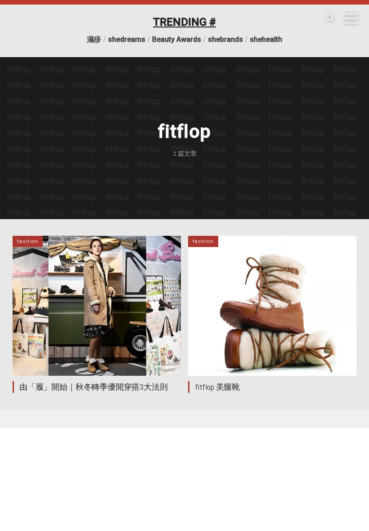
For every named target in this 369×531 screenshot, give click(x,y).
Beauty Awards (176, 39)
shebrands (225, 39)
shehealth (266, 39)
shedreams (126, 39)
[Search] (330, 18)
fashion (27, 241)
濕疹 (94, 39)
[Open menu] (351, 18)
